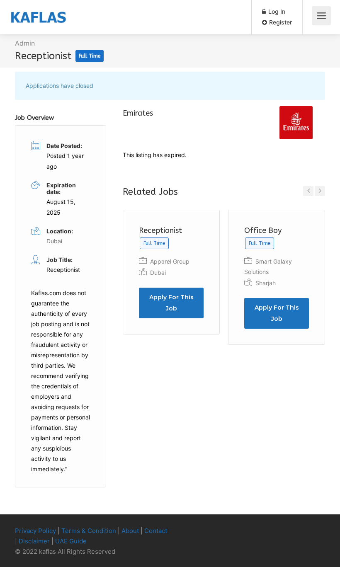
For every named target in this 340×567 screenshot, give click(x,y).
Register (279, 22)
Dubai (158, 272)
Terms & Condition (88, 531)
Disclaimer (34, 541)
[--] (306, 531)
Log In (276, 11)
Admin (25, 43)
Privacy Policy (35, 531)
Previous (308, 191)
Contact (155, 531)
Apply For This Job (171, 302)
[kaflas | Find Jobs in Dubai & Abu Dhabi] (38, 11)
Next (320, 191)
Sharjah (265, 282)
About (130, 531)
